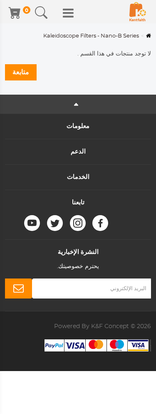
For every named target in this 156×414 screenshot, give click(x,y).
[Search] (41, 13)
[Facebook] (100, 223)
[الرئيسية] (137, 11)
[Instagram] (78, 223)
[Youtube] (32, 223)
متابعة (20, 72)
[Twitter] (55, 223)
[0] (15, 13)
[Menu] (68, 13)
